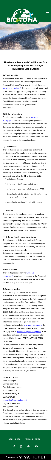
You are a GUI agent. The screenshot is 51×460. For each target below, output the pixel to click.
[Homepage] (22, 15)
